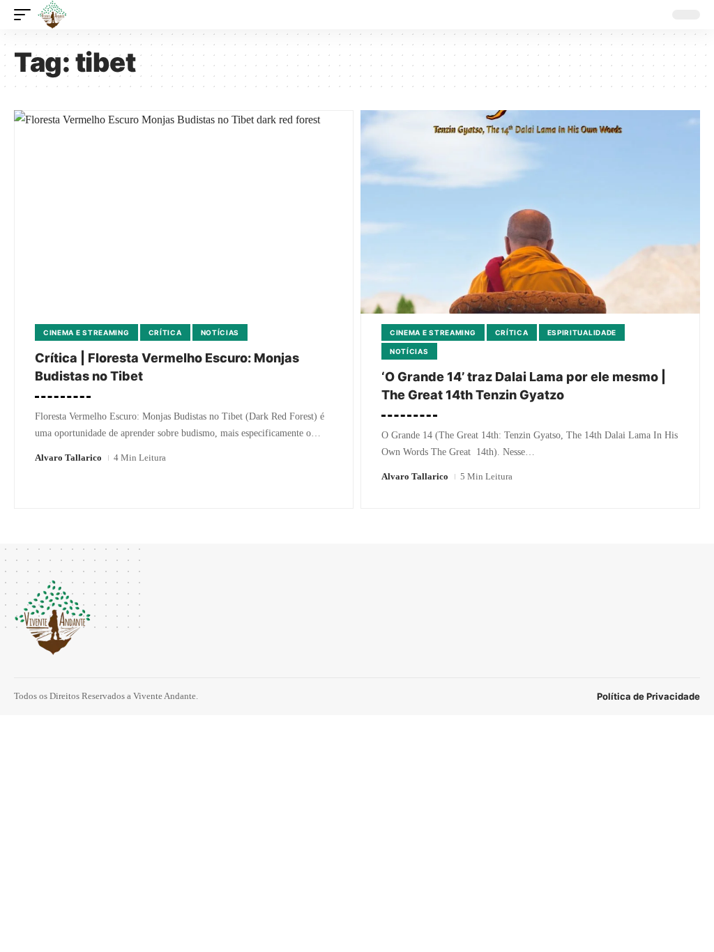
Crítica (165, 332)
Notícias (220, 332)
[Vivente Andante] (52, 14)
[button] (26, 14)
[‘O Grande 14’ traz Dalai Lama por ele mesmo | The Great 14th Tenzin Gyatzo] (530, 212)
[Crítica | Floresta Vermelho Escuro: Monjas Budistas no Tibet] (184, 212)
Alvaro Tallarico (68, 457)
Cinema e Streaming (86, 332)
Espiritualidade (582, 332)
